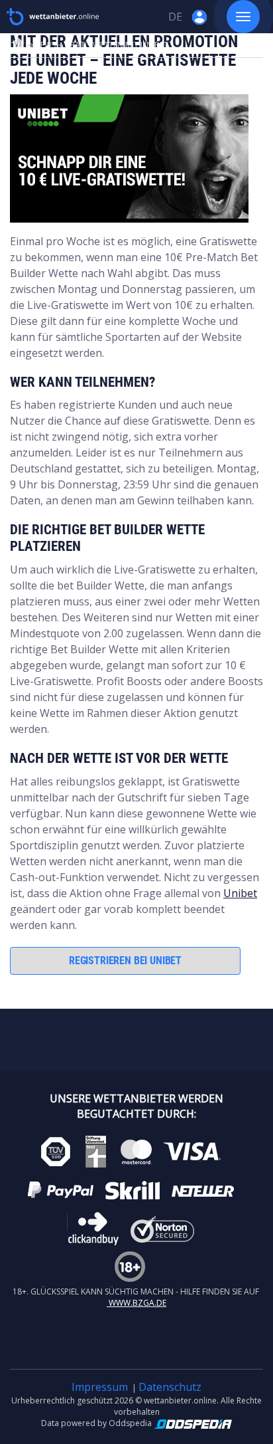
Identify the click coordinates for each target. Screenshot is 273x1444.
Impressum (100, 1387)
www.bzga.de (136, 1302)
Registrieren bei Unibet (125, 960)
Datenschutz (169, 1387)
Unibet (240, 893)
